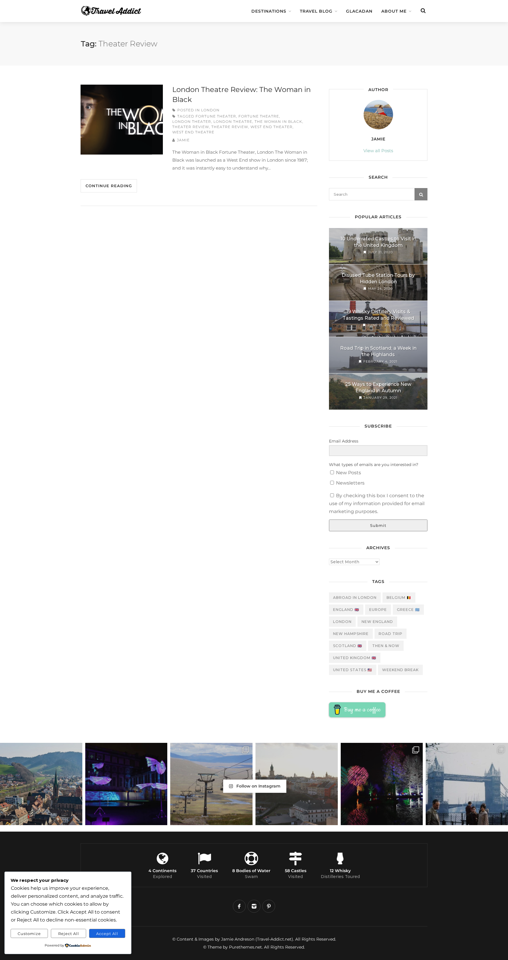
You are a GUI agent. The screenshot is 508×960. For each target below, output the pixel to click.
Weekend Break (400, 670)
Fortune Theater (215, 116)
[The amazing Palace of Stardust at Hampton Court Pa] (126, 784)
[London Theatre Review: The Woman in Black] (122, 120)
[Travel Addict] (122, 8)
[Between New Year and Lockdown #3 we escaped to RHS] (382, 784)
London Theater (191, 121)
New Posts (348, 472)
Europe (378, 609)
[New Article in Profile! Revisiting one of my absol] (211, 784)
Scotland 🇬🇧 (347, 646)
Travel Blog (316, 11)
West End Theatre (193, 132)
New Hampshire (351, 633)
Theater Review (190, 127)
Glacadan (359, 11)
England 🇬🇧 (346, 609)
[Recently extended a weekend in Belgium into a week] (41, 784)
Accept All (107, 933)
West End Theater (271, 127)
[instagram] (254, 906)
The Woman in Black (278, 121)
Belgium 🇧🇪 (399, 597)
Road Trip (390, 633)
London (210, 110)
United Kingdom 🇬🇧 (354, 658)
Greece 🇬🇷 (408, 609)
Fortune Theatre (258, 116)
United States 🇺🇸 (352, 670)
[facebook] (239, 906)
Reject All (68, 933)
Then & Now (386, 646)
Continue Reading (109, 185)
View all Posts (378, 150)
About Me (394, 11)
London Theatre (232, 121)
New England (377, 621)
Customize (29, 933)
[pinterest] (268, 906)
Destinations (268, 11)
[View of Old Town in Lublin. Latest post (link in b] (296, 784)
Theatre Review (229, 127)
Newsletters (350, 483)
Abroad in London (355, 597)
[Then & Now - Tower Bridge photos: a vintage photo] (467, 784)
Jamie (183, 140)
